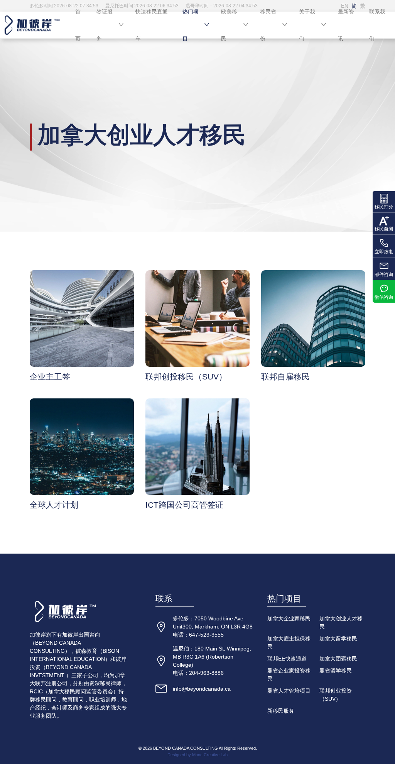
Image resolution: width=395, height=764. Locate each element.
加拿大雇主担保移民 (289, 642)
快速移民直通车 (151, 25)
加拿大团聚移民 (338, 659)
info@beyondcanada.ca (202, 689)
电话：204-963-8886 (198, 673)
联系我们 (377, 25)
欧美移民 (229, 25)
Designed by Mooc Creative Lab (197, 754)
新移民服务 (280, 711)
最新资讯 (346, 25)
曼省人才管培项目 (289, 691)
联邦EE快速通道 (287, 659)
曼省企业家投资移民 (289, 674)
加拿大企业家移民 (289, 618)
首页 (78, 25)
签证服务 (104, 25)
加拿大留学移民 (338, 638)
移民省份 (268, 25)
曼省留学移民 (335, 670)
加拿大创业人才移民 (341, 622)
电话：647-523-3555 (198, 635)
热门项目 (190, 25)
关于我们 (307, 25)
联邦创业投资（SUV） (335, 695)
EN (344, 6)
